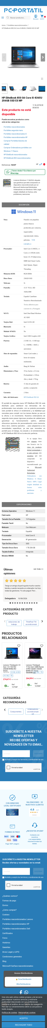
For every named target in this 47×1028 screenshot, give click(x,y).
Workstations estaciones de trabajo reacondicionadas (14, 623)
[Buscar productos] (8, 18)
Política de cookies (9, 1012)
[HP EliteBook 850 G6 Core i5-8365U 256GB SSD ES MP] (42, 79)
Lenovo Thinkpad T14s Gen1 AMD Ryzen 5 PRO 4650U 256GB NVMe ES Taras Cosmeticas (12, 669)
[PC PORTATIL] (23, 10)
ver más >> (38, 569)
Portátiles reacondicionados (14, 127)
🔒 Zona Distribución (23, 979)
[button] (43, 57)
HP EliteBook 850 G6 (31, 397)
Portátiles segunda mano (13, 130)
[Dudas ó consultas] (8, 172)
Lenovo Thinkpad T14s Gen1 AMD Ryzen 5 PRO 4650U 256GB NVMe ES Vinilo (35, 668)
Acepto (24, 1018)
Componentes (15, 712)
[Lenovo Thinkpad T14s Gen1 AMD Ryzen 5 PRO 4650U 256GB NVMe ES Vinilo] (35, 653)
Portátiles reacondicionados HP (15, 137)
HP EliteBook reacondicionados (15, 155)
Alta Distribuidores (23, 984)
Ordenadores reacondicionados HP (33, 712)
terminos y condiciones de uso (31, 760)
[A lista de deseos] (18, 646)
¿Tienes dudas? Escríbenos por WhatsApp (23, 172)
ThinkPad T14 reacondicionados (31, 623)
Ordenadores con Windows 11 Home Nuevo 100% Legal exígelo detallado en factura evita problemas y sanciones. (34, 484)
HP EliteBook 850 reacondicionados (17, 158)
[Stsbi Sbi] (21, 992)
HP (37, 164)
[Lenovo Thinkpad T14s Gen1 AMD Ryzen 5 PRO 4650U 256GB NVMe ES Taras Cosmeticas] (12, 653)
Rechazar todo (23, 1025)
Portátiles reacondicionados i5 (15, 134)
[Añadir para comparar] (41, 164)
